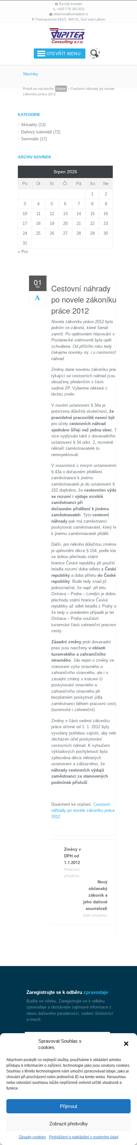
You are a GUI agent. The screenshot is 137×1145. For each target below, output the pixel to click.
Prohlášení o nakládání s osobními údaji (84, 1137)
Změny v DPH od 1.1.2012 (72, 862)
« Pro (23, 251)
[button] (127, 1044)
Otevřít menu (64, 53)
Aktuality (29, 124)
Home (61, 89)
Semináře (30, 139)
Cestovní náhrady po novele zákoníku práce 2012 (83, 299)
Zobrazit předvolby (68, 1123)
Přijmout (68, 1106)
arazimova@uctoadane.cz (71, 14)
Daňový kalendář (36, 132)
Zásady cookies (32, 1137)
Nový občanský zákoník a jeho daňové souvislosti (95, 898)
